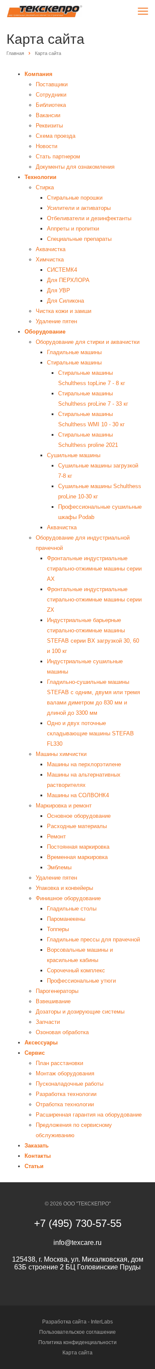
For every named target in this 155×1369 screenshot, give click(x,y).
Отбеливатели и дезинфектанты (89, 218)
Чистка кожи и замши (63, 311)
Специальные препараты (79, 239)
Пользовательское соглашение (77, 1332)
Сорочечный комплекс (76, 970)
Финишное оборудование (68, 898)
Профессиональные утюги (81, 980)
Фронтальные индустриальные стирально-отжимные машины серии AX (94, 568)
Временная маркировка (77, 857)
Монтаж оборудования (65, 1073)
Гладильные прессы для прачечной (93, 939)
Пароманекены (66, 919)
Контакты (38, 1156)
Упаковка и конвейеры (64, 888)
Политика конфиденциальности (77, 1342)
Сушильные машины (73, 455)
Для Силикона (65, 300)
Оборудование (45, 331)
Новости (46, 146)
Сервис (35, 1053)
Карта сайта (77, 1353)
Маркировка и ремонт (64, 805)
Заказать (37, 1145)
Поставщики (52, 84)
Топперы (58, 929)
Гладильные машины (74, 352)
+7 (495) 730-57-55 (77, 1223)
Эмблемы (59, 867)
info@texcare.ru (77, 1242)
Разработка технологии (66, 1094)
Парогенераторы (57, 991)
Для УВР (58, 290)
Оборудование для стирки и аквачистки (88, 342)
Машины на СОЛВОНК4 (78, 795)
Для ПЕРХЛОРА (68, 280)
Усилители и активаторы (79, 208)
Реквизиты (49, 125)
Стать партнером (58, 156)
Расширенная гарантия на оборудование (89, 1114)
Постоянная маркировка (78, 847)
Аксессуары (41, 1042)
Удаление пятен (56, 321)
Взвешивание (53, 1001)
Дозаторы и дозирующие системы (80, 1011)
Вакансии (48, 115)
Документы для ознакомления (75, 167)
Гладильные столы (71, 908)
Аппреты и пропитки (73, 228)
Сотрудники (51, 94)
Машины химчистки (61, 754)
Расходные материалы (77, 826)
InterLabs (102, 1322)
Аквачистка (50, 249)
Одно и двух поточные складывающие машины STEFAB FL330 (90, 733)
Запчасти (48, 1022)
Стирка (45, 187)
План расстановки (59, 1063)
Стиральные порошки (74, 197)
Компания (39, 74)
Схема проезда (55, 136)
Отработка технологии (65, 1104)
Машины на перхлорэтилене (84, 764)
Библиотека (51, 105)
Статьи (34, 1166)
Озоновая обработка (62, 1032)
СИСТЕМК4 (62, 270)
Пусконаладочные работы (69, 1084)
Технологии (40, 177)
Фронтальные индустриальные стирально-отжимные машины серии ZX (94, 599)
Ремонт (56, 836)
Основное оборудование (79, 816)
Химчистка (50, 259)
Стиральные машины (74, 362)
